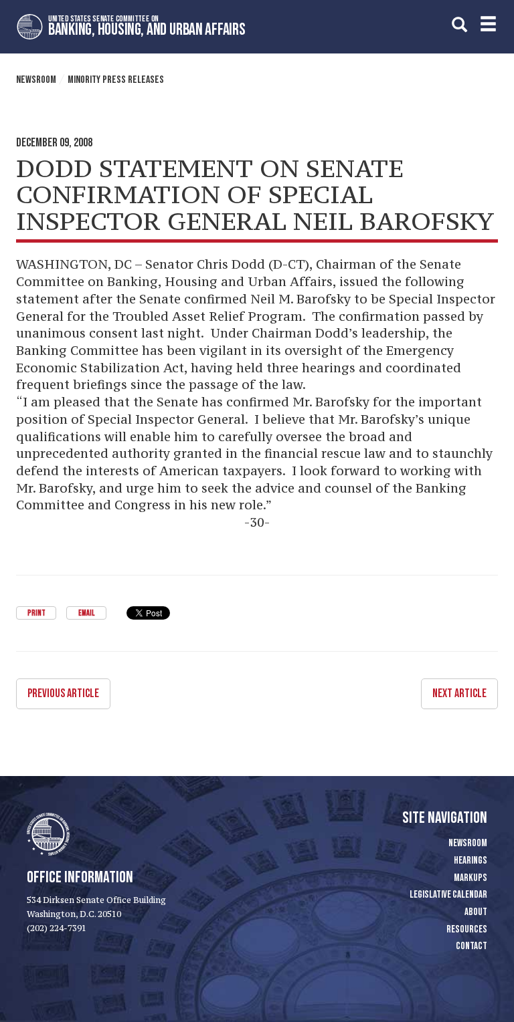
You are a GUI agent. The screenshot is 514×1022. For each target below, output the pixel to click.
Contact (471, 946)
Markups (470, 878)
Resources (466, 929)
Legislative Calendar (448, 894)
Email (86, 613)
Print (36, 613)
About (475, 912)
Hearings (470, 860)
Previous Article (63, 693)
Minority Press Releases (116, 80)
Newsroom (36, 80)
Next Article (459, 693)
